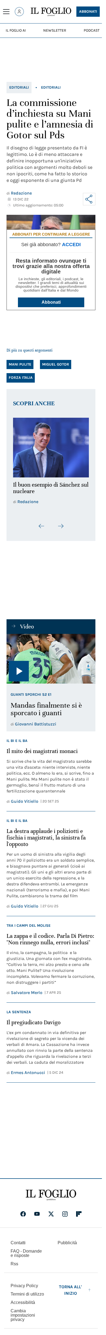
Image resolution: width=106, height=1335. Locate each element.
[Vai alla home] (51, 11)
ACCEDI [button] (71, 244)
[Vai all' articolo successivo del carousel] (61, 523)
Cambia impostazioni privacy (23, 1312)
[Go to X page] (51, 1210)
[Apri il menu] (6, 12)
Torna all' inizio (70, 1287)
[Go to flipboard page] (79, 1210)
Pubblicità (67, 1239)
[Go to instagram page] (65, 1210)
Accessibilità (23, 1299)
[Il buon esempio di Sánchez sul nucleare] (51, 446)
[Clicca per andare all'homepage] (51, 1191)
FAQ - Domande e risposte (26, 1250)
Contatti (18, 1239)
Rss (14, 1260)
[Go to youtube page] (37, 1210)
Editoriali (19, 87)
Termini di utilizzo (27, 1291)
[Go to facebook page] (23, 1210)
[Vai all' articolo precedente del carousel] (42, 523)
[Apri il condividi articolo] (89, 199)
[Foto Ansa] (51, 655)
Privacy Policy (24, 1282)
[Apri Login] (19, 11)
